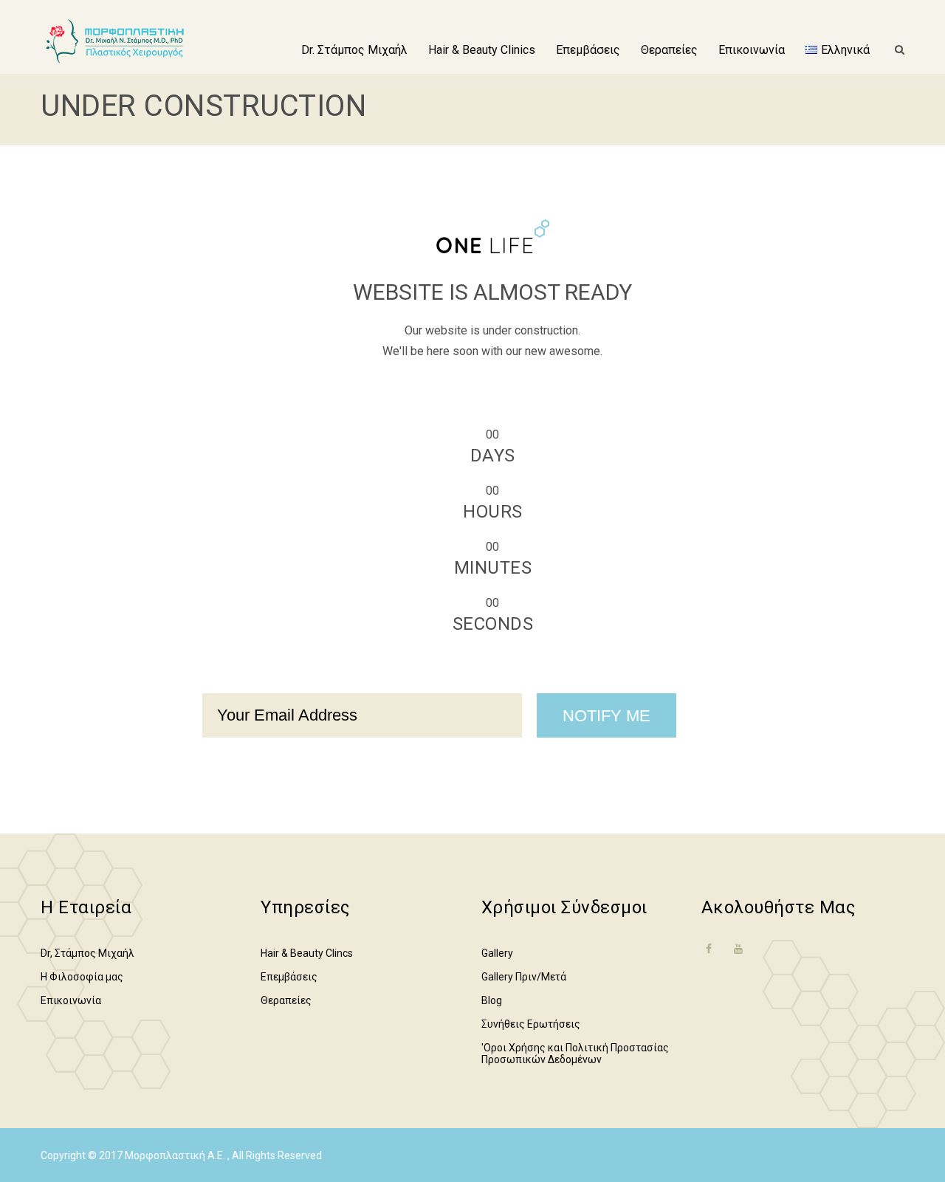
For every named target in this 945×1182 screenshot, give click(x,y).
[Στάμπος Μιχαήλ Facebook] (708, 958)
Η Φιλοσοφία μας (82, 977)
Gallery (497, 953)
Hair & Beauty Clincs (307, 953)
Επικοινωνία (751, 50)
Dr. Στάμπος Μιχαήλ (354, 50)
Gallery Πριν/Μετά (523, 977)
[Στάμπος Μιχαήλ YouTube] (738, 949)
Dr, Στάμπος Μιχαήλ (87, 953)
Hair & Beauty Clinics (481, 50)
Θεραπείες (669, 50)
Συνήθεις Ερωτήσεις (530, 1024)
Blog (491, 1000)
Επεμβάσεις (588, 50)
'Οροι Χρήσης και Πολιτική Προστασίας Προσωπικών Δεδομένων (575, 1053)
